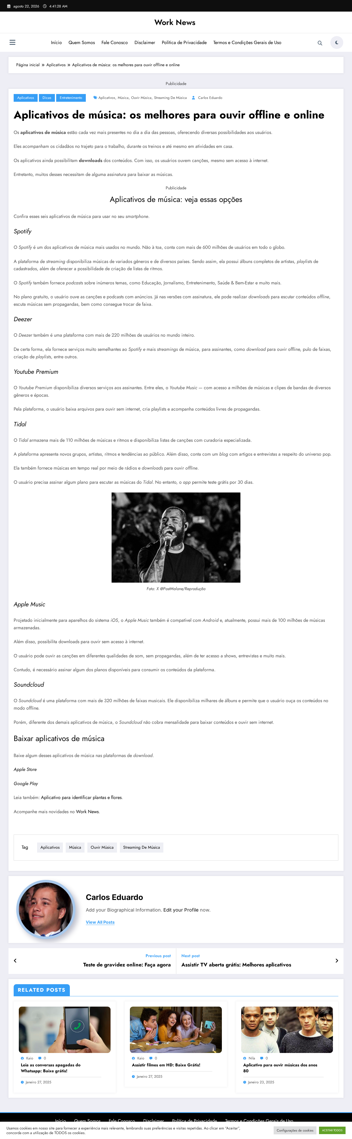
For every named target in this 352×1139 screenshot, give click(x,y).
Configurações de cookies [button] (295, 1130)
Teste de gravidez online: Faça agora (127, 964)
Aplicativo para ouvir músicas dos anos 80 (280, 1068)
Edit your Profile (181, 910)
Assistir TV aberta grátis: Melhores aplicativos (236, 964)
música (123, 97)
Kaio (29, 1058)
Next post (190, 955)
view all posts (100, 922)
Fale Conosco (115, 42)
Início (56, 42)
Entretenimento (71, 97)
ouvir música (141, 97)
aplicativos (106, 97)
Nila (252, 1058)
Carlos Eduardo (210, 97)
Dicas (47, 97)
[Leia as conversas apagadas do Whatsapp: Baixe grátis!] (65, 1029)
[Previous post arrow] (15, 961)
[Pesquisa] (320, 43)
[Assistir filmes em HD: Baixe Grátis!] (176, 1029)
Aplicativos (25, 97)
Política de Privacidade (184, 42)
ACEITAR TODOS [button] (332, 1130)
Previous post (158, 955)
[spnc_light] (336, 42)
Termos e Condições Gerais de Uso (247, 42)
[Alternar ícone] (12, 43)
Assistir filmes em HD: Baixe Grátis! (166, 1065)
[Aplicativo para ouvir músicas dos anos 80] (287, 1029)
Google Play (26, 783)
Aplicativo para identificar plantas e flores (81, 797)
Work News (174, 22)
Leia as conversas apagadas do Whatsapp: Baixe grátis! (50, 1068)
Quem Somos (82, 42)
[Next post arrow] (336, 961)
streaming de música (170, 97)
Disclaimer (145, 42)
